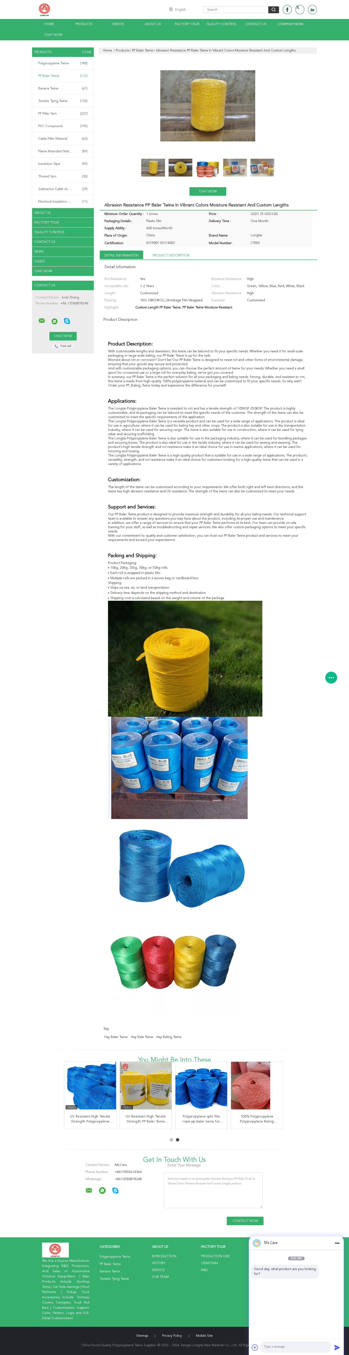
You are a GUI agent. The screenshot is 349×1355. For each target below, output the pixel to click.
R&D (204, 1270)
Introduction (164, 1256)
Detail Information (121, 255)
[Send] (337, 1347)
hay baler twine (116, 1037)
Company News (290, 24)
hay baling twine (168, 1037)
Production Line (215, 1256)
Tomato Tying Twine (63, 101)
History (158, 1263)
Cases (39, 261)
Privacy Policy (172, 1335)
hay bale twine (142, 1037)
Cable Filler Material (63, 138)
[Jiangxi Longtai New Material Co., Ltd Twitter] (299, 9)
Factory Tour (187, 24)
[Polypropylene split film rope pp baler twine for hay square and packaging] (201, 1088)
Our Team (160, 1277)
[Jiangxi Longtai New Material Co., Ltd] (41, 321)
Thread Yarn (63, 176)
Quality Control (221, 24)
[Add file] (255, 1347)
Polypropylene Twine (63, 63)
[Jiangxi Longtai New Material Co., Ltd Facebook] (287, 9)
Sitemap (142, 1335)
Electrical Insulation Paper (63, 201)
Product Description (171, 255)
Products (83, 24)
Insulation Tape (63, 164)
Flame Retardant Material (63, 151)
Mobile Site (204, 1335)
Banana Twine (63, 88)
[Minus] (337, 1243)
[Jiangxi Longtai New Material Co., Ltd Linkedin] (312, 9)
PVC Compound (63, 126)
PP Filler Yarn (63, 113)
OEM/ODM (209, 1263)
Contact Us (255, 24)
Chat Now (53, 35)
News (39, 251)
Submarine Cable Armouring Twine (64, 189)
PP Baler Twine (63, 76)
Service (158, 1270)
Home (49, 24)
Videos (118, 24)
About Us (153, 24)
